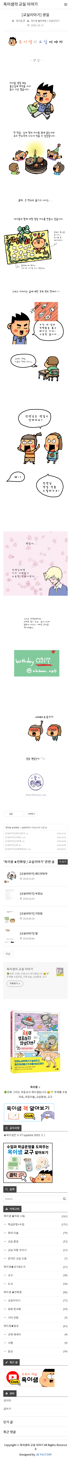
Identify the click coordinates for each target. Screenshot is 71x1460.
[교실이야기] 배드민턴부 (15, 833)
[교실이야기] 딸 (11, 845)
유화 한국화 (37, 1309)
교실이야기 (25, 828)
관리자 (7, 1400)
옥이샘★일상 (35, 1326)
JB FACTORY (44, 1454)
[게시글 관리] (20, 814)
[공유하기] (16, 814)
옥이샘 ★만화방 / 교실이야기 (45, 21)
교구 (37, 1275)
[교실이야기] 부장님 (13, 837)
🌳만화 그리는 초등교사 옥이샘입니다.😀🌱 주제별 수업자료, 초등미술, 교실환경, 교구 (28, 975)
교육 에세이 (37, 1334)
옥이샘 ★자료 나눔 (35, 1216)
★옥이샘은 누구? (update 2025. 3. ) (24, 1135)
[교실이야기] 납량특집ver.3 (16, 849)
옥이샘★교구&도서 (35, 1267)
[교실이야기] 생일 (35, 15)
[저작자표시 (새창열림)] (39, 814)
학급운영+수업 (37, 1224)
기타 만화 (37, 1317)
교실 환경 (37, 1241)
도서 (37, 1284)
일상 (37, 1351)
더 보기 (62, 861)
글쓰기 (7, 1408)
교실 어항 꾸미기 (37, 1250)
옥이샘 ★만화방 (12, 828)
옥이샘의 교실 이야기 (20, 969)
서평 (37, 1343)
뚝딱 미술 (37, 1233)
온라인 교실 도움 (37, 1258)
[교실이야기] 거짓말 (13, 841)
